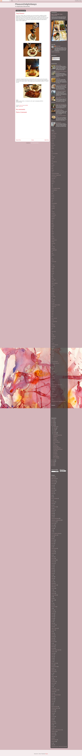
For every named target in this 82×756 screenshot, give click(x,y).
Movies (52, 293)
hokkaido (52, 238)
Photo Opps (53, 326)
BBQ (52, 151)
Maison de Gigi (55, 440)
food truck (53, 216)
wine (52, 743)
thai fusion (53, 381)
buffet (52, 168)
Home (32, 140)
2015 (53, 462)
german (52, 226)
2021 (53, 421)
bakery (52, 146)
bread (52, 163)
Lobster (52, 278)
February (55, 432)
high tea (52, 236)
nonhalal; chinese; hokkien (55, 304)
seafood (52, 353)
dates (52, 193)
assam (52, 140)
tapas (52, 374)
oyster (52, 314)
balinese (52, 148)
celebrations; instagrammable (56, 175)
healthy (52, 233)
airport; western (53, 133)
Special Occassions (54, 361)
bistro (52, 160)
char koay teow (53, 176)
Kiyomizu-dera (53, 261)
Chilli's (54, 443)
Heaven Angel (58, 46)
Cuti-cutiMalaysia (54, 190)
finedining (52, 208)
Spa (52, 359)
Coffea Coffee (55, 450)
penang (52, 319)
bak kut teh (53, 145)
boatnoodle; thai (54, 161)
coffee (52, 183)
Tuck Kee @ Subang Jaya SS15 (61, 84)
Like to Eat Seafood (56, 442)
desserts (52, 195)
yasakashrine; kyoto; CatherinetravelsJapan (58, 401)
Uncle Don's (55, 452)
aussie (52, 141)
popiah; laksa (53, 331)
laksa (52, 276)
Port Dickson (53, 336)
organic (52, 311)
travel (52, 383)
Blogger (46, 753)
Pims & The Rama (56, 457)
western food (21, 106)
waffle (52, 738)
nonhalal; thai (53, 306)
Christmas (53, 181)
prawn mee (53, 338)
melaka (52, 288)
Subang (52, 368)
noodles (52, 308)
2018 (53, 425)
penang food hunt (54, 321)
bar (51, 150)
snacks (52, 356)
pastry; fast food (54, 318)
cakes (52, 171)
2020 (53, 422)
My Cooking (53, 296)
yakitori (52, 399)
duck (52, 201)
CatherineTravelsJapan (55, 173)
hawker (52, 231)
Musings (52, 294)
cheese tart (53, 178)
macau (52, 281)
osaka (52, 313)
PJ (51, 329)
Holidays (52, 241)
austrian (52, 143)
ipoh (52, 251)
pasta (52, 316)
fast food (52, 550)
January (54, 433)
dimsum (52, 198)
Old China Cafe (58, 122)
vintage (52, 391)
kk (51, 263)
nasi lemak (53, 299)
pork (52, 333)
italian (52, 253)
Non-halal (52, 303)
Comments (55, 59)
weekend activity (54, 394)
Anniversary (53, 135)
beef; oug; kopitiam (54, 153)
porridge (52, 334)
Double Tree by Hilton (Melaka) (61, 90)
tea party (52, 376)
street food (53, 366)
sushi (52, 369)
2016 (53, 461)
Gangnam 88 (55, 436)
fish (52, 555)
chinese (52, 525)
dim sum (52, 196)
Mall (52, 286)
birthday (52, 158)
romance (52, 343)
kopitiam (52, 268)
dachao (52, 191)
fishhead (52, 211)
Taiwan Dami (58, 78)
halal (52, 575)
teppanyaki (53, 378)
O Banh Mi (55, 439)
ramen (52, 339)
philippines (53, 324)
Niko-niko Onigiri (56, 446)
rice (52, 341)
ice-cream (53, 246)
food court (53, 213)
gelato (52, 223)
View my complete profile (55, 52)
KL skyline (53, 266)
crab (52, 530)
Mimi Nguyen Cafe (59, 109)
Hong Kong (53, 243)
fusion (52, 221)
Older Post (47, 140)
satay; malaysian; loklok (55, 349)
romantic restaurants (54, 344)
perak (52, 323)
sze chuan (53, 371)
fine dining (53, 206)
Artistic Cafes (53, 136)
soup (52, 358)
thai (52, 379)
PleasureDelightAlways (26, 4)
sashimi (52, 348)
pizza (52, 328)
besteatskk (53, 156)
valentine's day (53, 386)
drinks (52, 200)
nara (52, 298)
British (52, 166)
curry (52, 186)
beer (52, 155)
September (55, 426)
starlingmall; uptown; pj (55, 363)
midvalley (52, 291)
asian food (53, 138)
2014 (53, 464)
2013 (53, 465)
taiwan (52, 373)
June (54, 429)
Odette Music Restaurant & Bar (61, 104)
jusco (52, 258)
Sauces (52, 351)
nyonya (52, 309)
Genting (52, 570)
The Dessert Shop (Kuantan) (57, 449)
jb (51, 256)
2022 (53, 419)
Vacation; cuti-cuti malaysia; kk (56, 384)
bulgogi (52, 170)
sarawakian (53, 346)
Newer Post (18, 140)
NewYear (52, 301)
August (54, 428)
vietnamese (53, 389)
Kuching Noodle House (57, 447)
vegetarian (53, 388)
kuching (52, 273)
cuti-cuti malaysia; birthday (55, 188)
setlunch (52, 354)
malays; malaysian (54, 283)
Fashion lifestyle (54, 203)
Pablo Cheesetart (56, 456)
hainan (52, 228)
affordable (53, 131)
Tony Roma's (55, 453)
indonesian (53, 248)
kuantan (52, 271)
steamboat (53, 364)
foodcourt (52, 218)
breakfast (52, 165)
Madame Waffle (58, 65)
